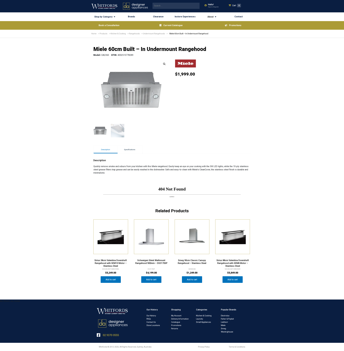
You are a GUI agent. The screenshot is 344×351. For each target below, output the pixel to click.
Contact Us (151, 322)
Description (105, 150)
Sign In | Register (213, 7)
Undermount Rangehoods (154, 34)
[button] (164, 64)
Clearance (158, 16)
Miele (223, 325)
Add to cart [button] (111, 279)
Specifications (129, 150)
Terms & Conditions (237, 347)
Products (103, 34)
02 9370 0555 (111, 335)
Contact (238, 16)
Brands (131, 16)
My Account (176, 316)
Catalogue (175, 322)
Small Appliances (203, 322)
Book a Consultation (109, 25)
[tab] (105, 149)
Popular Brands (228, 309)
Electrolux (225, 316)
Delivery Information (180, 319)
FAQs (148, 319)
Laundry (199, 319)
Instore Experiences (185, 16)
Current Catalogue (173, 25)
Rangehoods (134, 34)
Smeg (223, 328)
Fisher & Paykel (227, 319)
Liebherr (224, 322)
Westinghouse (227, 332)
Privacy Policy (204, 347)
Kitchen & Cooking (118, 34)
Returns (174, 328)
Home (93, 34)
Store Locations (153, 325)
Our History (152, 309)
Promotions (235, 25)
